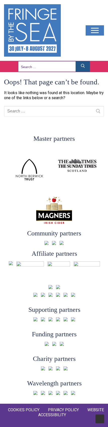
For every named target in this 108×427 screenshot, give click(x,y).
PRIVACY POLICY (63, 409)
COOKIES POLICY (23, 409)
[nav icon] (95, 30)
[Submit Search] (83, 66)
